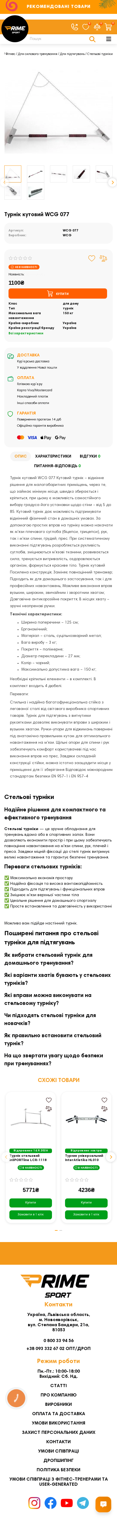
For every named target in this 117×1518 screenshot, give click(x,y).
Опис (20, 457)
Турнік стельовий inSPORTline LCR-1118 (28, 1158)
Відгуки (90, 457)
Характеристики (53, 457)
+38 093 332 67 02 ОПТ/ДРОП (58, 1349)
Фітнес (10, 54)
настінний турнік (61, 924)
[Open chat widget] (103, 1504)
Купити (30, 1202)
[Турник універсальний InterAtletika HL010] (86, 1119)
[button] (4, 182)
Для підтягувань (72, 54)
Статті (58, 1386)
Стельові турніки (100, 54)
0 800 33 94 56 (58, 1341)
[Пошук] (92, 39)
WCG (67, 235)
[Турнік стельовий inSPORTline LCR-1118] (30, 1119)
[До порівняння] (103, 258)
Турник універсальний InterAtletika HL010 (84, 1158)
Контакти (58, 1442)
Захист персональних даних (58, 1432)
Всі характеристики (26, 333)
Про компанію (59, 1395)
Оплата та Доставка (58, 1414)
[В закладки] (91, 258)
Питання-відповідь (57, 466)
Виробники (58, 1404)
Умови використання (58, 1423)
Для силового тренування (37, 54)
